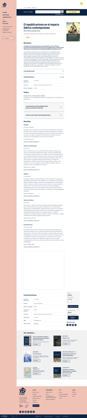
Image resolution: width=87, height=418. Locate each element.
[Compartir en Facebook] (67, 325)
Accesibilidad (65, 416)
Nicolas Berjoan (27, 33)
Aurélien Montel (36, 351)
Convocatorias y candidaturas (6, 29)
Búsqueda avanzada (59, 14)
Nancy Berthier (65, 336)
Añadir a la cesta (74, 306)
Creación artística (7, 17)
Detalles (36, 344)
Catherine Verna (65, 367)
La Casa (5, 12)
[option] (14, 416)
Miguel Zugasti (65, 351)
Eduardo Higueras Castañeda (37, 33)
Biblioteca (5, 21)
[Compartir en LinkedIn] (70, 325)
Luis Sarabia (35, 367)
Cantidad (70, 299)
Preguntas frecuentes (5, 416)
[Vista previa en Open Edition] (28, 37)
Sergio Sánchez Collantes (49, 33)
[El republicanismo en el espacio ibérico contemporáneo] (73, 31)
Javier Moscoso (35, 369)
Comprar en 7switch (72, 317)
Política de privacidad (48, 416)
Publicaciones (5, 23)
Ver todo (62, 77)
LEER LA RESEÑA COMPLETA (31, 141)
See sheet (36, 323)
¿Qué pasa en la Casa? (8, 26)
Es (13, 416)
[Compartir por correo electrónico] (75, 325)
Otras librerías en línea (29, 71)
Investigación (6, 15)
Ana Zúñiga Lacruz (71, 351)
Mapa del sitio (38, 416)
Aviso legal (58, 416)
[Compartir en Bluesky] (73, 325)
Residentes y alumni (7, 32)
